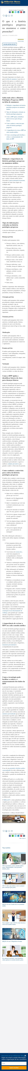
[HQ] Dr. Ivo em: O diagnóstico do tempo (12, 941)
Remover (24, 838)
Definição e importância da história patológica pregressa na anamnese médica (15, 107)
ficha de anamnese (12, 79)
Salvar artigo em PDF (9, 44)
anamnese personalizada (8, 714)
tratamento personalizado (9, 645)
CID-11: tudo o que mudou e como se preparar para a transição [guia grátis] (13, 886)
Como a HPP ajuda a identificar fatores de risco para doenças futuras (15, 119)
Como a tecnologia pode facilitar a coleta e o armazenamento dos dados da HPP (15, 137)
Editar (20, 838)
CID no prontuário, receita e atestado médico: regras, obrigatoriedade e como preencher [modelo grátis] (13, 867)
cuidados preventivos (13, 464)
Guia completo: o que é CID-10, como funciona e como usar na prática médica (14, 923)
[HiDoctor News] (11, 2)
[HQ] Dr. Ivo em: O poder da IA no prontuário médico (13, 905)
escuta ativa (19, 552)
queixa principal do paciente (17, 180)
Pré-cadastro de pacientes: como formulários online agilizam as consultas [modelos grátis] (12, 959)
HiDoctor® (7, 800)
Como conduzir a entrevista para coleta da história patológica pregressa (15, 125)
